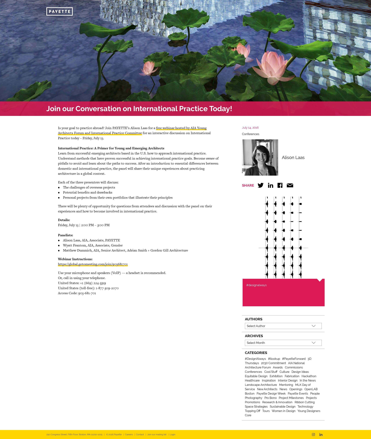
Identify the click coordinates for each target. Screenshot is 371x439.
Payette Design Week (271, 393)
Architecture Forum (258, 367)
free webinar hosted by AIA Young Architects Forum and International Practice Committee (132, 130)
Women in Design (283, 411)
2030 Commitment (273, 363)
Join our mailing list (156, 434)
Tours (266, 411)
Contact (140, 434)
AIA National (296, 363)
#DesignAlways (255, 358)
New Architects (267, 389)
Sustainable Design (282, 406)
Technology (305, 406)
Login (172, 434)
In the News (308, 380)
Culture (284, 372)
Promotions (252, 402)
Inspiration (269, 380)
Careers (129, 434)
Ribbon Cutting (305, 402)
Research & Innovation (277, 402)
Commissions (294, 367)
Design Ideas (300, 372)
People (315, 393)
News (283, 389)
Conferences (250, 134)
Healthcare (252, 380)
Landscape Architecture (261, 385)
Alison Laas (293, 157)
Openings (295, 389)
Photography (253, 398)
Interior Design (288, 380)
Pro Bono (270, 398)
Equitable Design (256, 376)
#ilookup (274, 358)
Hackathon (309, 376)
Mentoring (286, 385)
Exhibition (276, 376)
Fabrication (292, 376)
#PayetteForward (293, 358)
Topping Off (252, 411)
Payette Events (298, 393)
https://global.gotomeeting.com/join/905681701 (93, 264)
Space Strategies (256, 406)
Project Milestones (291, 398)
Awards (278, 367)
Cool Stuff (270, 372)
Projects (311, 398)
